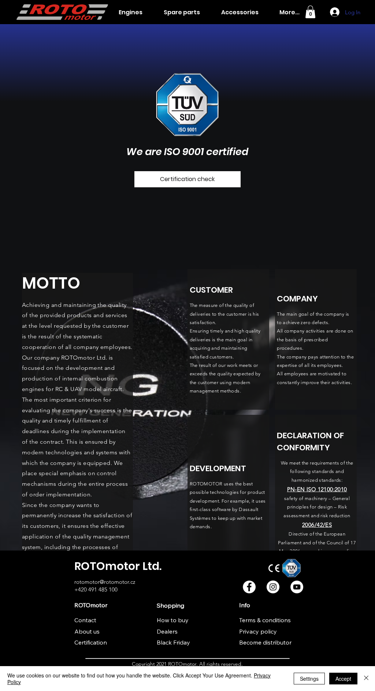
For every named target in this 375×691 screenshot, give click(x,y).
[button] (310, 11)
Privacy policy (258, 631)
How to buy (173, 620)
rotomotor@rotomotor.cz (104, 581)
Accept (343, 678)
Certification (90, 642)
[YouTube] (296, 587)
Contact (85, 620)
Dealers (167, 631)
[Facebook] (249, 587)
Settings (309, 678)
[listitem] (228, 339)
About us (87, 631)
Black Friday (173, 642)
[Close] (366, 678)
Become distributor (265, 642)
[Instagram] (273, 587)
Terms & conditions (265, 620)
